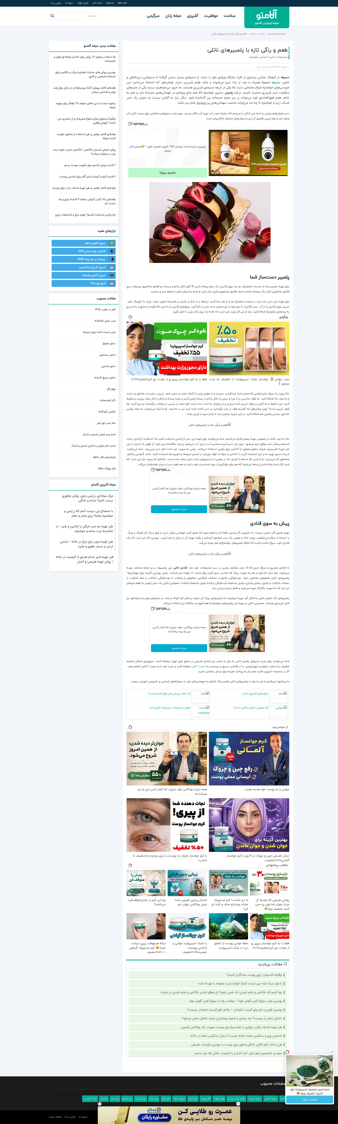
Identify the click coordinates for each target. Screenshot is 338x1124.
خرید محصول (179, 509)
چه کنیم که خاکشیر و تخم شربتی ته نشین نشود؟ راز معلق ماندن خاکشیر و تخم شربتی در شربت (221, 992)
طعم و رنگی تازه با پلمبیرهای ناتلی (247, 50)
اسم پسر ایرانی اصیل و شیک (99, 434)
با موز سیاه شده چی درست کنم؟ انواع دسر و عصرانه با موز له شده (240, 984)
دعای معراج (109, 343)
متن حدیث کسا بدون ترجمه (99, 332)
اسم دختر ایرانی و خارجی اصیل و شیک (93, 446)
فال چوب (205, 1098)
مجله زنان (173, 16)
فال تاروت (219, 1098)
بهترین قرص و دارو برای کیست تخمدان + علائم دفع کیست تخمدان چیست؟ (234, 1010)
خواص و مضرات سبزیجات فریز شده (170, 708)
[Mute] (218, 172)
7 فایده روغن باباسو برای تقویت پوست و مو (90, 165)
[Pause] (212, 172)
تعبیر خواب (82, 3)
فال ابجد (193, 1098)
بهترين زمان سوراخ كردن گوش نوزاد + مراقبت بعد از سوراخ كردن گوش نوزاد (235, 1001)
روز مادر (115, 1098)
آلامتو (262, 33)
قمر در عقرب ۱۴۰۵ (105, 309)
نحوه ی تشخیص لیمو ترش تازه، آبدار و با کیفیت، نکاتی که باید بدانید (238, 1053)
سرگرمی (153, 16)
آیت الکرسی (90, 1098)
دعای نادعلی (108, 366)
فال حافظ (122, 3)
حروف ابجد (179, 1098)
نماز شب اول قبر (106, 423)
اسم (282, 1098)
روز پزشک (140, 1098)
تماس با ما (56, 3)
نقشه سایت (55, 1117)
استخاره (110, 3)
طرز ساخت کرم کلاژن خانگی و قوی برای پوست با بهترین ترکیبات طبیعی (236, 1045)
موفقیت (211, 16)
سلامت (230, 16)
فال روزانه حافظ (107, 468)
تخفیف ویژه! (167, 173)
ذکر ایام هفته (108, 400)
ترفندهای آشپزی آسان (255, 694)
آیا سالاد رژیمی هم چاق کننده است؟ (169, 694)
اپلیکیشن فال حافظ (104, 457)
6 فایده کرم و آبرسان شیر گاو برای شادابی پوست (87, 176)
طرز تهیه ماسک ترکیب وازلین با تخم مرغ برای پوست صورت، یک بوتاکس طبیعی (231, 1027)
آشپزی (192, 16)
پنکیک (103, 1098)
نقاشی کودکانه (107, 412)
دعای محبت (254, 1098)
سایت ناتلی (198, 666)
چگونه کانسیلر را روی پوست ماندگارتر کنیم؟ (254, 975)
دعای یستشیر (107, 355)
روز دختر (153, 1098)
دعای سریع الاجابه (105, 377)
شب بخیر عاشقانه (105, 321)
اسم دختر (97, 3)
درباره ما (69, 3)
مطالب (252, 33)
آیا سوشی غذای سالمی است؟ (250, 708)
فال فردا (166, 1098)
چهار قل (111, 389)
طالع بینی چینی (236, 1098)
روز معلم (127, 1098)
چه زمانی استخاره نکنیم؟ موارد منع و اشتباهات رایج (85, 215)
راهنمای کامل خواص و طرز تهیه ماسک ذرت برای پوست (84, 188)
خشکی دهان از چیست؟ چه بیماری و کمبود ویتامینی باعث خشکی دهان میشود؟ (232, 1018)
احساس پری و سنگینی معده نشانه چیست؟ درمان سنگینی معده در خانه (236, 1036)
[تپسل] (130, 124)
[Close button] (238, 1104)
